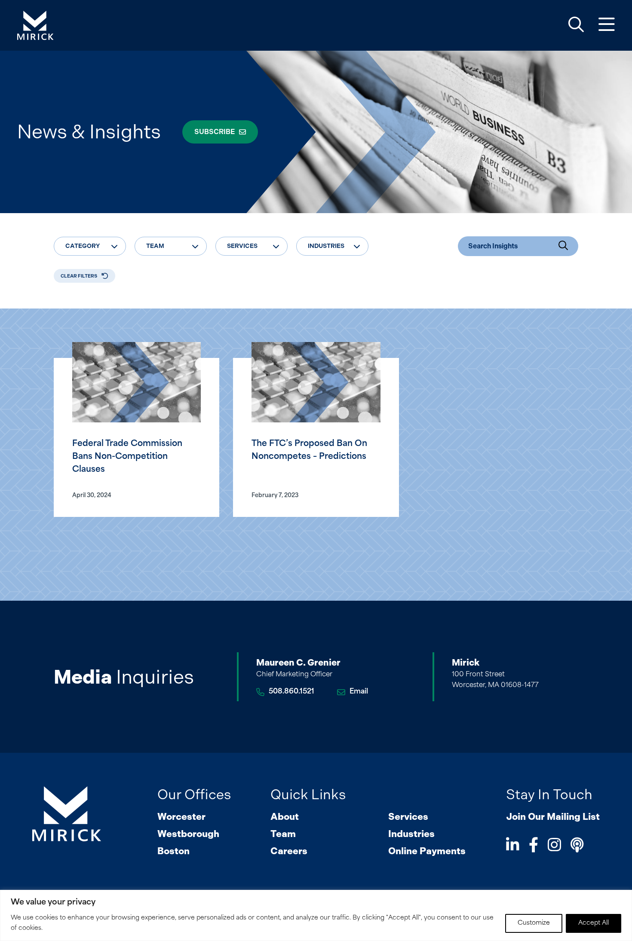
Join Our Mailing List (553, 816)
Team (283, 834)
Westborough (188, 834)
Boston (173, 851)
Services (408, 816)
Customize (534, 923)
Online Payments (427, 851)
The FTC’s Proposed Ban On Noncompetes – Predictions (309, 450)
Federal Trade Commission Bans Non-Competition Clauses (127, 457)
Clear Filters (79, 276)
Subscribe (214, 132)
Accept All (593, 923)
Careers (288, 851)
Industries (411, 834)
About (284, 816)
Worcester (181, 816)
